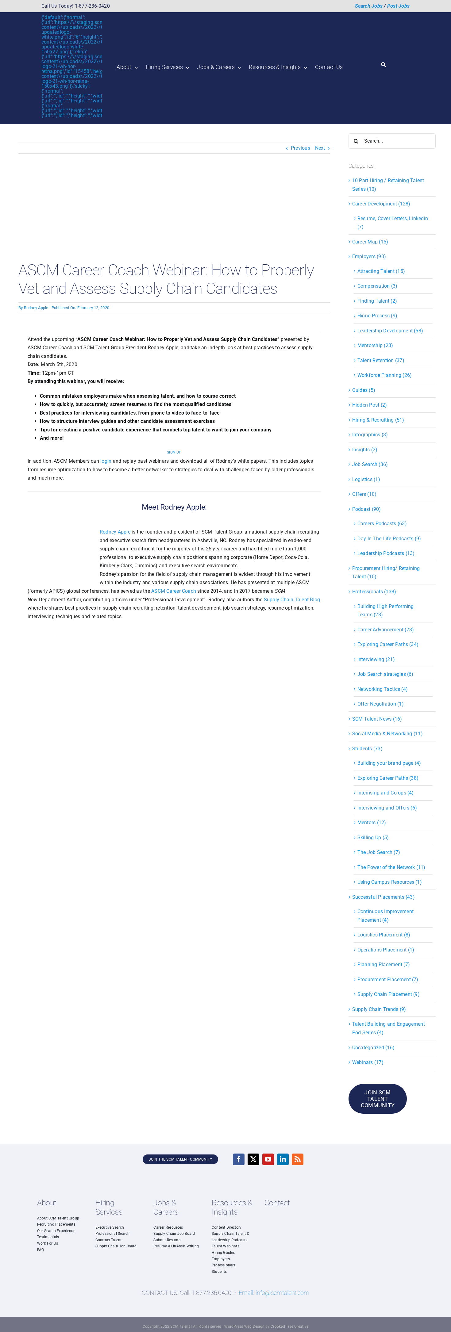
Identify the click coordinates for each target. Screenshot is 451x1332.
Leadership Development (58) (390, 331)
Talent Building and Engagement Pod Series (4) (388, 1028)
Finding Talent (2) (377, 301)
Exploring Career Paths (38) (387, 778)
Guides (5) (363, 390)
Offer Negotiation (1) (380, 704)
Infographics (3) (370, 435)
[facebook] (239, 1159)
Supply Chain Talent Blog (292, 600)
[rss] (297, 1159)
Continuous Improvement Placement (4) (385, 916)
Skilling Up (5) (373, 837)
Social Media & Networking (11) (387, 734)
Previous (300, 148)
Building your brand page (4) (389, 763)
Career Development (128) (381, 204)
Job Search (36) (370, 464)
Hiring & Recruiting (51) (378, 420)
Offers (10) (364, 494)
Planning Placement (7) (383, 964)
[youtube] (268, 1159)
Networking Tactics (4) (382, 689)
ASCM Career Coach (173, 591)
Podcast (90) (366, 509)
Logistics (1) (366, 479)
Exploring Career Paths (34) (387, 644)
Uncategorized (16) (373, 1048)
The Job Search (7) (378, 852)
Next (320, 148)
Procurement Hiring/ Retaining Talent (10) (386, 572)
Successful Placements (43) (383, 897)
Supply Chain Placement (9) (388, 994)
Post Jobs (398, 6)
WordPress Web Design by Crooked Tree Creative (266, 1326)
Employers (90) (369, 256)
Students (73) (367, 749)
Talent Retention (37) (380, 360)
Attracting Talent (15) (381, 271)
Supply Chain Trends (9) (379, 1009)
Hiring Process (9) (377, 316)
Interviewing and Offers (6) (387, 808)
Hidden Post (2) (369, 405)
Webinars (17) (368, 1062)
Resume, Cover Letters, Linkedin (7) (392, 223)
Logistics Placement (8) (384, 935)
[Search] (383, 65)
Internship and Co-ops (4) (385, 793)
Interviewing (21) (376, 659)
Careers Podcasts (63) (382, 523)
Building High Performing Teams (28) (385, 610)
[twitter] (253, 1159)
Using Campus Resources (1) (389, 882)
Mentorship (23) (375, 345)
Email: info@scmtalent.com (274, 1292)
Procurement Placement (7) (387, 979)
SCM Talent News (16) (377, 719)
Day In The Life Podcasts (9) (389, 539)
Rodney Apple (36, 307)
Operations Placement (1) (385, 950)
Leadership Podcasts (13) (386, 553)
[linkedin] (283, 1159)
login (105, 461)
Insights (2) (365, 450)
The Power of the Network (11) (391, 867)
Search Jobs (369, 6)
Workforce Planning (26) (384, 375)
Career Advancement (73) (385, 630)
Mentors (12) (371, 822)
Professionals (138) (374, 592)
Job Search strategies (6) (385, 674)
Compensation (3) (377, 286)
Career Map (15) (370, 242)
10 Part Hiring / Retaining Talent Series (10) (388, 185)
